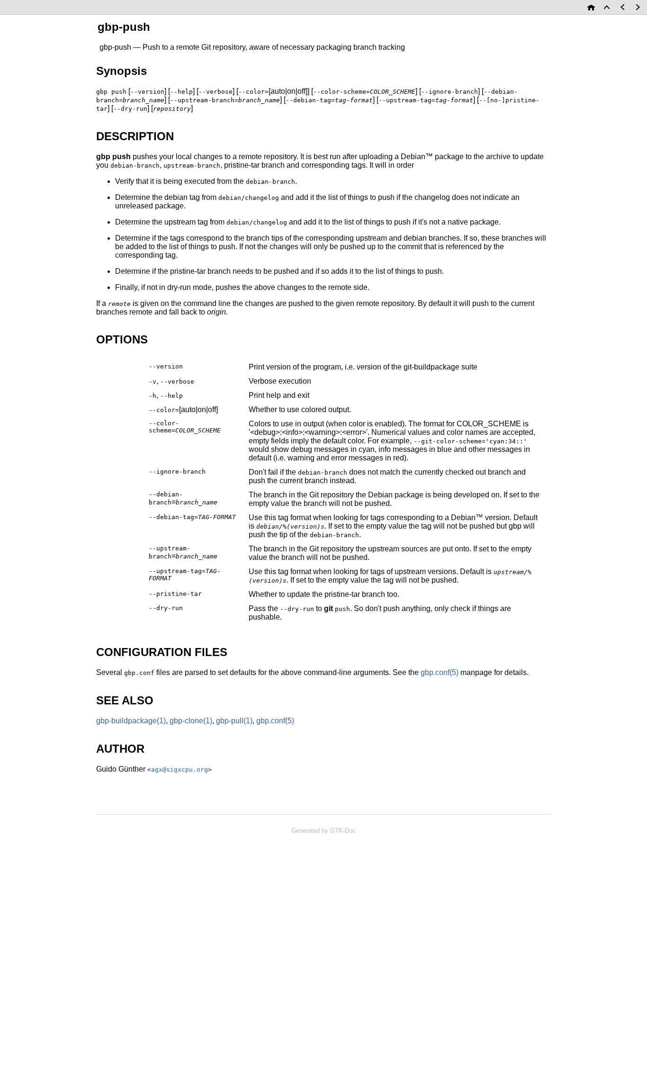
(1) (131, 721)
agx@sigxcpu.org (179, 769)
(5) (439, 672)
